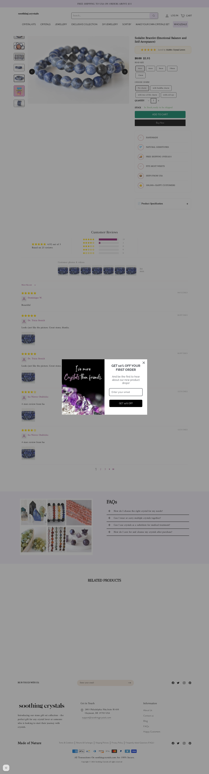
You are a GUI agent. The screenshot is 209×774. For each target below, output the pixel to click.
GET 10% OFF (126, 403)
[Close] (143, 362)
